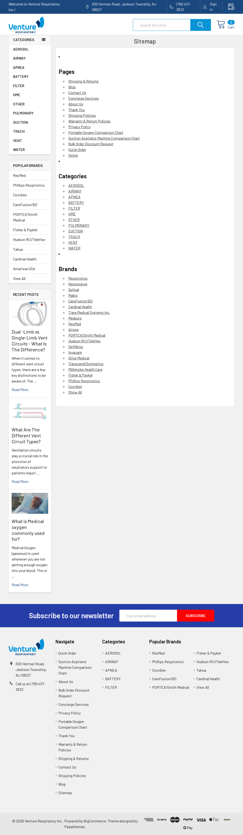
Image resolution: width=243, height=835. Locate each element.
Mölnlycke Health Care (85, 369)
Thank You (76, 109)
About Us (75, 104)
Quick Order (77, 149)
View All (19, 278)
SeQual (73, 289)
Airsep (73, 329)
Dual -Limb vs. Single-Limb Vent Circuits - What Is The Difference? (29, 340)
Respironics (78, 278)
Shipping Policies (82, 115)
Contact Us (77, 92)
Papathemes (74, 826)
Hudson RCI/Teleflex (29, 239)
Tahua (18, 249)
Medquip (75, 318)
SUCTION (20, 122)
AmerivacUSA (24, 268)
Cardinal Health (25, 259)
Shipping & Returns (83, 81)
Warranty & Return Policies (89, 121)
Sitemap (65, 792)
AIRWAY (19, 58)
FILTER (18, 86)
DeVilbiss (75, 346)
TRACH (19, 131)
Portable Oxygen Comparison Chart (95, 132)
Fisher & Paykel (25, 229)
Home (73, 155)
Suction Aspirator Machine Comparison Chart (104, 138)
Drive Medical (78, 358)
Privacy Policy (79, 126)
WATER (19, 149)
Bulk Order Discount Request (90, 144)
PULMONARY (23, 113)
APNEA (18, 67)
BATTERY (20, 76)
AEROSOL (20, 49)
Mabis (73, 295)
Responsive (77, 284)
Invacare (75, 352)
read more (20, 389)
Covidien (20, 195)
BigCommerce (95, 821)
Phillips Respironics (29, 185)
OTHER (18, 104)
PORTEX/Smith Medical (25, 217)
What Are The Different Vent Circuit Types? (26, 435)
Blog (71, 87)
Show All (75, 392)
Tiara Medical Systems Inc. (89, 312)
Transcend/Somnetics (85, 363)
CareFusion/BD (25, 204)
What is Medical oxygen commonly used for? (28, 530)
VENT (17, 140)
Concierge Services (83, 98)
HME (16, 95)
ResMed (19, 175)
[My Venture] (228, 6)
